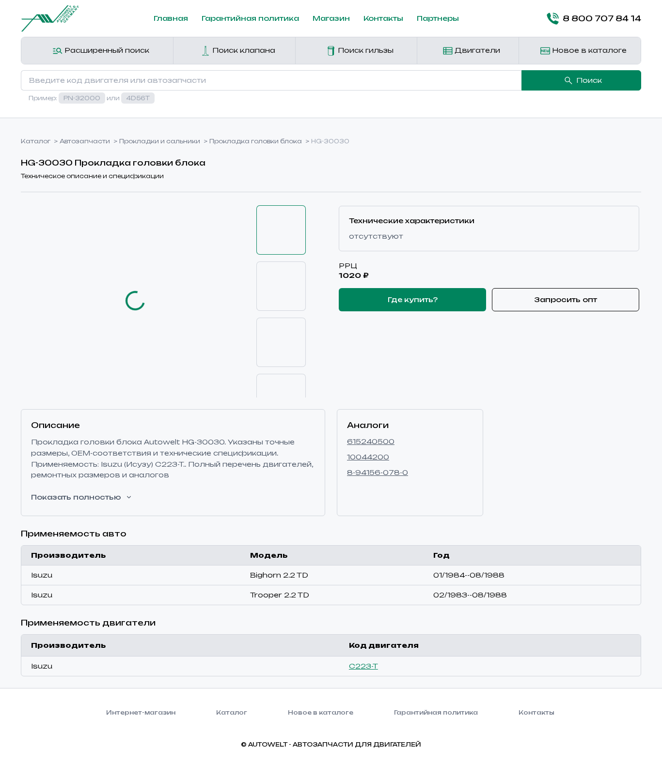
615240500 (370, 441)
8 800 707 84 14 (602, 18)
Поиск (589, 80)
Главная (171, 18)
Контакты (383, 18)
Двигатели (476, 50)
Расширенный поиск (106, 50)
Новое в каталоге (588, 50)
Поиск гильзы (365, 50)
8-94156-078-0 (377, 472)
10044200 (368, 457)
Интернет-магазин (140, 712)
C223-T (363, 666)
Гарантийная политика (250, 18)
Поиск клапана (242, 50)
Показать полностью (76, 497)
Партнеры (438, 18)
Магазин (331, 18)
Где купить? (413, 299)
